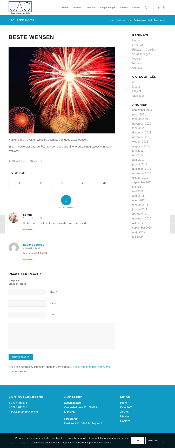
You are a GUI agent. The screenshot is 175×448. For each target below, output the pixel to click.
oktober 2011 (140, 177)
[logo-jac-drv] (20, 7)
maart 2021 (139, 114)
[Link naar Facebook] (158, 7)
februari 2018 (140, 128)
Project (136, 91)
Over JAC (138, 45)
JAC (135, 82)
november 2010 (141, 218)
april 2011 (138, 195)
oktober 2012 (140, 141)
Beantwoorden (29, 230)
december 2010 (141, 214)
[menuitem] (65, 7)
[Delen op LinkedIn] (83, 183)
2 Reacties (36, 161)
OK (137, 440)
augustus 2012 (141, 146)
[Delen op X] (40, 183)
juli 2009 (137, 236)
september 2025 (142, 109)
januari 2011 (139, 209)
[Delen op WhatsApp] (62, 183)
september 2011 (142, 182)
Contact (137, 67)
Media (136, 86)
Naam (53, 292)
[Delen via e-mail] (104, 183)
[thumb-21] (62, 90)
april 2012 (138, 159)
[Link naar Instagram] (163, 7)
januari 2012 (139, 164)
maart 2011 (139, 200)
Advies (124, 411)
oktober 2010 (140, 223)
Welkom (137, 58)
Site (52, 315)
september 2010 (142, 227)
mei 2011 (137, 191)
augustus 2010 (141, 232)
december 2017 (141, 132)
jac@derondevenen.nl (24, 411)
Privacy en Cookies (144, 49)
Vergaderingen (141, 54)
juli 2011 (137, 186)
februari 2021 (140, 119)
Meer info (153, 440)
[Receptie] (172, 224)
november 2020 (141, 123)
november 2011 (141, 173)
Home (136, 40)
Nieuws (137, 63)
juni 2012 (138, 150)
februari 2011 (140, 205)
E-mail (53, 303)
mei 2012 (138, 155)
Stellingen (138, 95)
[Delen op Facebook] (19, 183)
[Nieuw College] (2, 224)
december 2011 (141, 168)
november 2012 (141, 137)
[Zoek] (145, 7)
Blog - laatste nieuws (21, 20)
